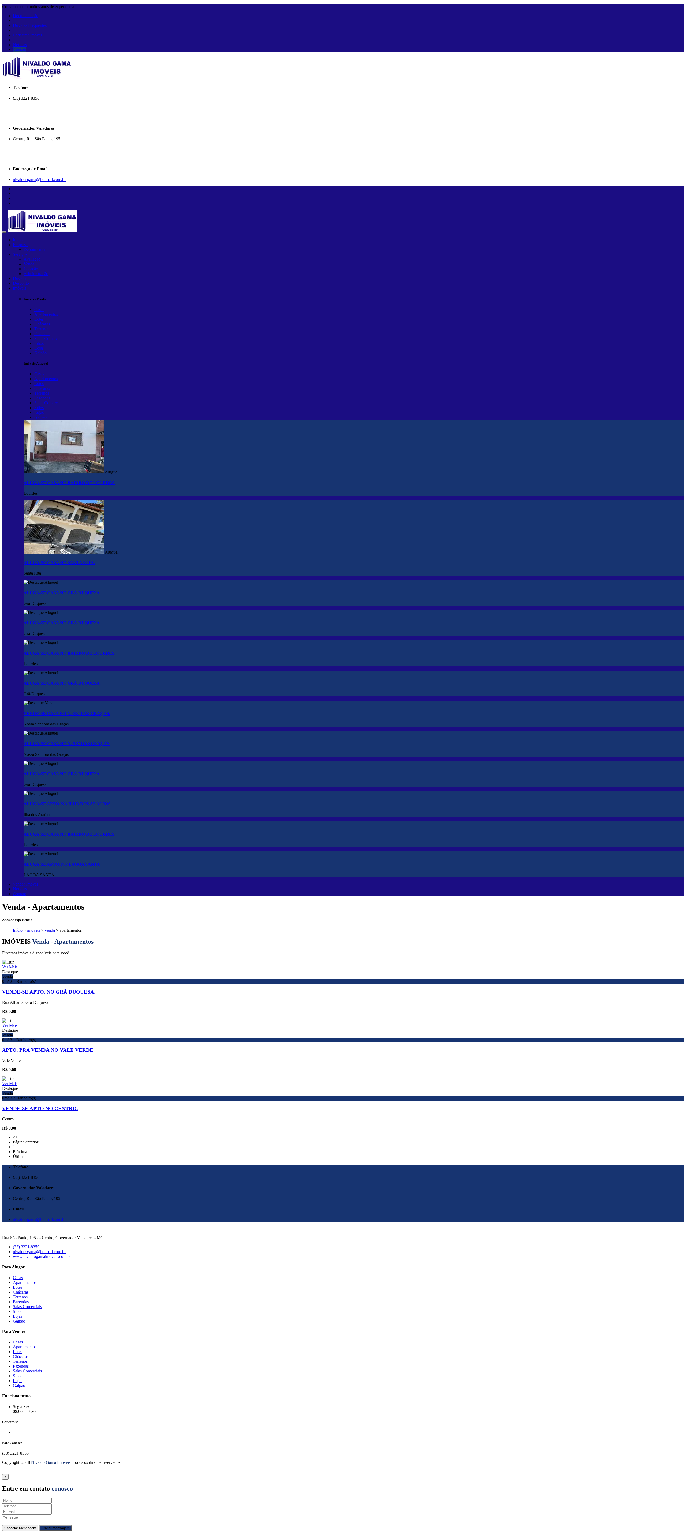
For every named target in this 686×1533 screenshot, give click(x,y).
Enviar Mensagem (56, 1528)
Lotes (39, 319)
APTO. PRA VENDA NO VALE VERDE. (48, 1050)
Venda (29, 264)
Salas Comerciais (48, 338)
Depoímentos (35, 249)
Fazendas (42, 333)
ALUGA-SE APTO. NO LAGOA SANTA (62, 864)
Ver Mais (9, 967)
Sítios (39, 343)
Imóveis (19, 288)
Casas (39, 309)
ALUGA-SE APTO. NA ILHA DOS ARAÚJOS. (67, 804)
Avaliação (32, 259)
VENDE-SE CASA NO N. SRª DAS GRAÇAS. (67, 713)
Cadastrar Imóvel (27, 35)
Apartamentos (46, 314)
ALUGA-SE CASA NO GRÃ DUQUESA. (62, 593)
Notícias (20, 44)
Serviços (20, 254)
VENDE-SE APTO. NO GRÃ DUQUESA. (48, 992)
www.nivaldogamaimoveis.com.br (42, 1256)
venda (50, 930)
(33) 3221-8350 (26, 1247)
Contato (19, 49)
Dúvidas (20, 278)
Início (18, 240)
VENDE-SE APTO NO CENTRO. (40, 1108)
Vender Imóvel (25, 884)
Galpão (40, 353)
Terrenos (41, 329)
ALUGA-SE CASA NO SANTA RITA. (59, 562)
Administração (36, 273)
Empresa (20, 244)
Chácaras (42, 324)
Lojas (39, 348)
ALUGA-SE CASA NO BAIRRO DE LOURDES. (69, 482)
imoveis (33, 930)
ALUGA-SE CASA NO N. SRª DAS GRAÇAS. (67, 743)
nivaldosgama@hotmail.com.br (39, 179)
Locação (31, 268)
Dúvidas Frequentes (30, 25)
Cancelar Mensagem (20, 1528)
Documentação (25, 15)
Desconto (21, 283)
